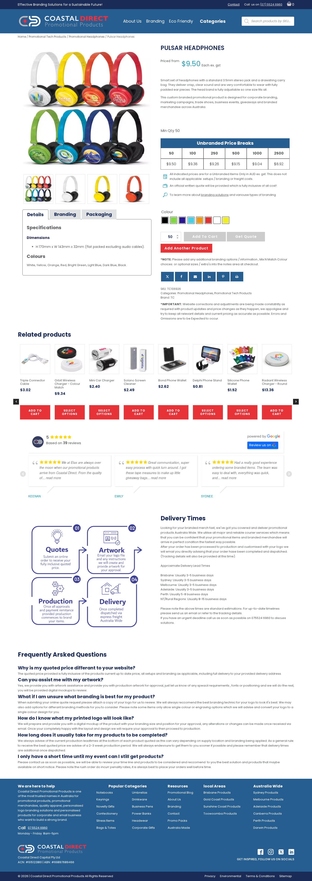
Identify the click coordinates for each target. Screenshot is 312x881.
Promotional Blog (180, 792)
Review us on (260, 445)
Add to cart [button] (138, 412)
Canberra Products (267, 813)
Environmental (230, 876)
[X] (167, 276)
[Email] (195, 276)
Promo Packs (177, 820)
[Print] (236, 276)
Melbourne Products (268, 799)
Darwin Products (265, 828)
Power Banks (141, 813)
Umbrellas (139, 792)
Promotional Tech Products (47, 37)
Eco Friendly (181, 21)
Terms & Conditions (260, 876)
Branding (155, 21)
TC (173, 297)
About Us (132, 21)
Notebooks (104, 792)
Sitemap (285, 876)
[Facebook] (181, 276)
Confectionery (107, 813)
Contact (234, 4)
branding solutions (215, 195)
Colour (167, 212)
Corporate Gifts (143, 828)
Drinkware (139, 799)
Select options (208, 412)
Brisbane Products (217, 792)
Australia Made (179, 828)
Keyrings (102, 799)
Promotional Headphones (87, 37)
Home (22, 37)
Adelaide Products (267, 806)
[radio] (164, 220)
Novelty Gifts (105, 806)
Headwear (140, 820)
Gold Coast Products (219, 799)
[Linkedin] (209, 276)
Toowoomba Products (220, 813)
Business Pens (142, 806)
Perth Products (264, 820)
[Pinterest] (223, 276)
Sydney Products (265, 792)
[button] (289, 5)
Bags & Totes (106, 828)
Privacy (210, 876)
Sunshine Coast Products (222, 806)
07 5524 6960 (38, 828)
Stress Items (105, 820)
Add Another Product (186, 248)
